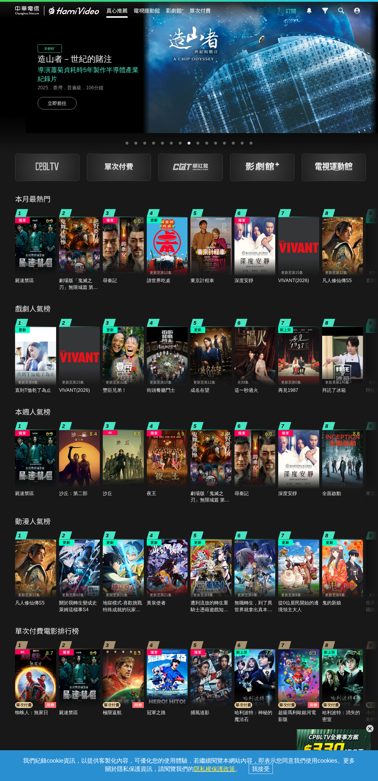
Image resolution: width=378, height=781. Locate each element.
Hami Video (57, 11)
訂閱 (291, 10)
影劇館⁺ (175, 10)
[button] (127, 143)
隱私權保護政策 (214, 769)
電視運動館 (146, 10)
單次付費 (200, 10)
